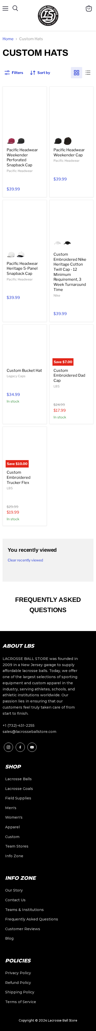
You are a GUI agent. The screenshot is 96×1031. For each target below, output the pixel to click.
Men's (10, 808)
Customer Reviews (22, 929)
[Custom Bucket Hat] (25, 347)
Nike (57, 295)
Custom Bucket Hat (24, 370)
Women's (14, 817)
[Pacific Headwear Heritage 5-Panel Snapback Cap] (25, 225)
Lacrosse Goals (19, 788)
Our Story (14, 890)
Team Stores (16, 846)
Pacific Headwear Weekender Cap (69, 152)
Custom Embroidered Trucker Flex (18, 477)
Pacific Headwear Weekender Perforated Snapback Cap (22, 157)
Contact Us (15, 900)
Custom (12, 836)
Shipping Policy (19, 992)
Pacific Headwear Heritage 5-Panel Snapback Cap (22, 268)
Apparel (12, 827)
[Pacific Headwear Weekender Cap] (71, 112)
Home (8, 39)
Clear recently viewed (25, 560)
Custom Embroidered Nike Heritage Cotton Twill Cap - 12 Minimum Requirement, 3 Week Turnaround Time (70, 272)
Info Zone (14, 856)
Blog (9, 938)
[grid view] (76, 72)
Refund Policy (18, 982)
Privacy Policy (18, 973)
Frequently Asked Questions (31, 919)
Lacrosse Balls (18, 779)
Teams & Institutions (24, 909)
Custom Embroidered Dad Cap (69, 375)
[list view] (87, 72)
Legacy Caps (16, 376)
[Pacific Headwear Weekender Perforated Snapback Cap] (25, 112)
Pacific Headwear (20, 171)
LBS (57, 386)
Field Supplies (18, 798)
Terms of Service (20, 1002)
